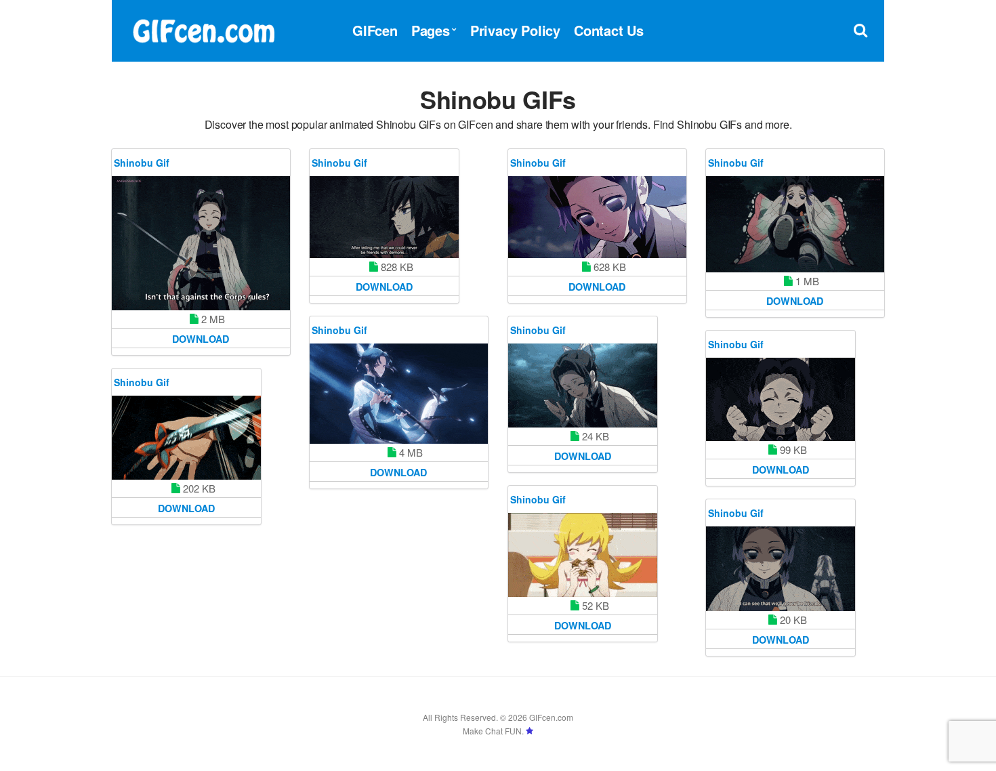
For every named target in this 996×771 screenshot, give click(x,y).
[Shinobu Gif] (201, 243)
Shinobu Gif (141, 162)
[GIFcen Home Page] (203, 29)
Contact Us (609, 30)
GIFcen (375, 30)
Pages (430, 30)
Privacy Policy (515, 30)
